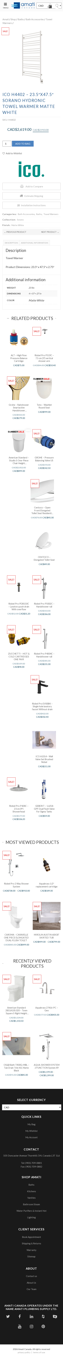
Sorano (20, 219)
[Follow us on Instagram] (31, 1326)
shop (13, 19)
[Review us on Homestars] (55, 1316)
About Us (31, 1282)
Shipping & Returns (31, 1243)
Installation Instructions (33, 205)
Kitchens (31, 1191)
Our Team (31, 1289)
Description (11, 243)
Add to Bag (22, 143)
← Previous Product (15, 232)
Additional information (34, 243)
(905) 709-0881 (33, 1162)
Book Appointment (31, 1237)
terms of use (39, 1352)
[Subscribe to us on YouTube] (19, 1326)
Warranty (31, 1250)
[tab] (11, 243)
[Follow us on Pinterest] (43, 1326)
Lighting (31, 1217)
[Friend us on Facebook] (19, 1316)
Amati (5, 19)
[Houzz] (43, 1316)
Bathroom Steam (31, 1204)
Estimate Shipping (33, 195)
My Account (31, 1137)
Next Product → (50, 232)
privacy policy (24, 1352)
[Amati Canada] (23, 5)
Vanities (31, 1197)
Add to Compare (34, 186)
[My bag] (50, 7)
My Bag (31, 1124)
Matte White (17, 225)
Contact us (31, 1276)
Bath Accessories (35, 19)
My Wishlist (31, 1130)
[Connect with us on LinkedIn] (31, 1316)
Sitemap (31, 1256)
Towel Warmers (50, 214)
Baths (21, 19)
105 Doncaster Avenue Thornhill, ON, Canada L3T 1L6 (31, 1155)
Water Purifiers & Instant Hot (31, 1210)
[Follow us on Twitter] (7, 1316)
